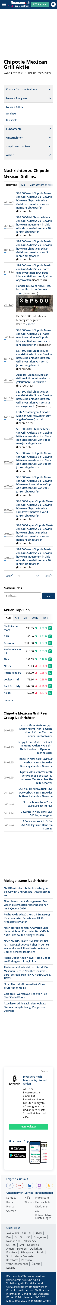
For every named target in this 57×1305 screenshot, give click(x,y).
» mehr (30, 324)
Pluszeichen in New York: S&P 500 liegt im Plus (37, 803)
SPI (24, 1233)
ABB (6, 636)
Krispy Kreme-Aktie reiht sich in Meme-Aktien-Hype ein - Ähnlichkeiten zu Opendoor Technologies (35, 747)
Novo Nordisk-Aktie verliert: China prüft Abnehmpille (24, 986)
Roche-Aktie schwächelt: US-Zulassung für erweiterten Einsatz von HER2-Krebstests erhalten (27, 918)
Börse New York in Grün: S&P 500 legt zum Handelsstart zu (37, 825)
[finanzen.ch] (20, 2)
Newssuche (13, 588)
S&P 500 (11, 1245)
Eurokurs (11, 1252)
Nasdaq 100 (13, 1241)
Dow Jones (40, 1237)
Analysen (11, 113)
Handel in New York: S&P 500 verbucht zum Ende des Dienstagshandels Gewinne (35, 762)
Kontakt (11, 1197)
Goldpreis (33, 1245)
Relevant (11, 185)
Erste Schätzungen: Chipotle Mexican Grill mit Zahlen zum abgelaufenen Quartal (33, 415)
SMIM (39, 1233)
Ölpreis (36, 1264)
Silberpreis (27, 1252)
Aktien (10, 1248)
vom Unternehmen (41, 185)
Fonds (40, 1252)
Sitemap (11, 1211)
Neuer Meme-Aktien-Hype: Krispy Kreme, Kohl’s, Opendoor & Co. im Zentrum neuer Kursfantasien (36, 730)
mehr (7, 700)
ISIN (29, 73)
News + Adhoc (14, 107)
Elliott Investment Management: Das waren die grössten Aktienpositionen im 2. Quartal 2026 (26, 905)
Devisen (22, 1248)
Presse (10, 1206)
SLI (30, 1233)
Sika (6, 659)
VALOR (8, 73)
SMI (21, 1245)
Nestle (8, 666)
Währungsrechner (17, 1264)
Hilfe (27, 1197)
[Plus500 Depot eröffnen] (19, 5)
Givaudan (9, 643)
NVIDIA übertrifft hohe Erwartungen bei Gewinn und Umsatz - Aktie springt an (27, 891)
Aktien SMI (12, 1233)
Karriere (11, 1202)
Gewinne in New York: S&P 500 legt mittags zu (37, 813)
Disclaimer (41, 1206)
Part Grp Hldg (12, 686)
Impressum (42, 1197)
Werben (29, 1202)
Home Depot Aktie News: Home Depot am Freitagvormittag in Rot (27, 959)
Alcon (7, 693)
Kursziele (11, 120)
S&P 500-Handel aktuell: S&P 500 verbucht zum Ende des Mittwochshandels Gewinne (36, 792)
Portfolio (26, 1260)
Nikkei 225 (30, 1241)
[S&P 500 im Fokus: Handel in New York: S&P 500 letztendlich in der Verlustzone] (34, 303)
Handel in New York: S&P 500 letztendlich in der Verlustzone (33, 289)
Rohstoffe (12, 1260)
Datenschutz (42, 1202)
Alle (23, 185)
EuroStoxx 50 (22, 1237)
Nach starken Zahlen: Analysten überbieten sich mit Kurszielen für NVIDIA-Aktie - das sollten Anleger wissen (26, 931)
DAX (8, 1237)
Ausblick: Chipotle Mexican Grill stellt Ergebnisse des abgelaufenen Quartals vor (33, 378)
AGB (37, 1211)
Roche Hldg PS (12, 672)
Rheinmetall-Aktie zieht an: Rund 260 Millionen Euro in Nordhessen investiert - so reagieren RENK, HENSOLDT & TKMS (27, 973)
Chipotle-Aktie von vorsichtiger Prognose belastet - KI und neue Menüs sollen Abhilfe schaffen (36, 777)
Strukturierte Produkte (20, 1256)
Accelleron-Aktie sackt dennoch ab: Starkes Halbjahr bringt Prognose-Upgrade (25, 1007)
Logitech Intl (11, 679)
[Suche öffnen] (53, 4)
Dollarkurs (36, 1248)
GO (49, 595)
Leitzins (10, 1267)
